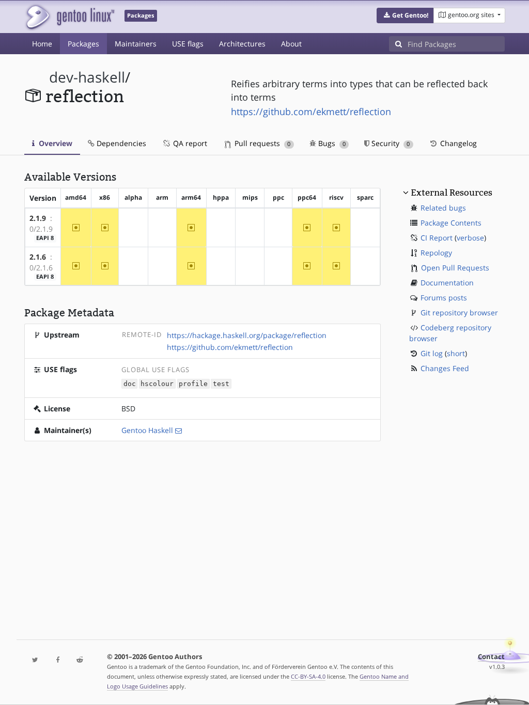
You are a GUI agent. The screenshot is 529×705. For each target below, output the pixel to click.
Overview (54, 143)
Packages (83, 44)
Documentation (447, 282)
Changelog (457, 143)
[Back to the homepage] (69, 17)
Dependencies (120, 143)
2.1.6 (37, 257)
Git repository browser (459, 312)
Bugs (331, 143)
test (221, 384)
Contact (491, 656)
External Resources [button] (451, 192)
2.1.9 (37, 218)
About (291, 44)
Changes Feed (445, 368)
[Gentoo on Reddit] (80, 660)
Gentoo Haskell (147, 430)
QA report (189, 143)
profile (193, 384)
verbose (470, 238)
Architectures (242, 44)
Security (389, 143)
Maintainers (136, 44)
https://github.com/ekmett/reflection (311, 111)
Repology (436, 253)
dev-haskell (87, 77)
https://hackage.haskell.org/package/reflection (246, 335)
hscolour (157, 384)
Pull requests (261, 143)
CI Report (437, 238)
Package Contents (451, 223)
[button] (405, 15)
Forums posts (444, 297)
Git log (432, 353)
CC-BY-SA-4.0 (308, 676)
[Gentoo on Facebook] (57, 660)
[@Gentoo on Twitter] (35, 660)
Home (42, 44)
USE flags (188, 44)
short (456, 353)
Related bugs (443, 208)
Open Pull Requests (455, 268)
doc (129, 384)
